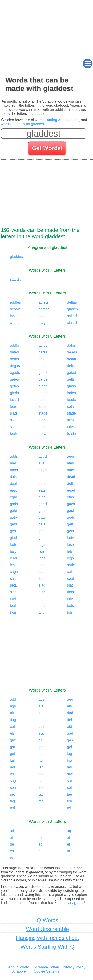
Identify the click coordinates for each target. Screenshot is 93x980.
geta (42, 531)
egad (71, 490)
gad (70, 733)
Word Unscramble (47, 929)
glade (43, 386)
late (41, 551)
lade (70, 538)
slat (70, 585)
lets (41, 565)
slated (15, 323)
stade (43, 413)
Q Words (47, 920)
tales (71, 427)
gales (43, 373)
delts (71, 366)
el (68, 844)
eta (41, 733)
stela (14, 427)
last (13, 551)
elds (42, 497)
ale (41, 706)
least (14, 406)
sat (69, 781)
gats (42, 517)
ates (70, 463)
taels (42, 427)
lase (70, 545)
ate (41, 713)
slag (42, 585)
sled (13, 592)
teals (14, 434)
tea (69, 801)
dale (70, 470)
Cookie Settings (46, 971)
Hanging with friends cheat (47, 938)
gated (71, 373)
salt (70, 572)
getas (14, 386)
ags (13, 706)
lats (70, 551)
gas (70, 740)
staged (44, 323)
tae (69, 794)
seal (42, 578)
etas (70, 497)
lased (14, 400)
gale (13, 511)
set (12, 794)
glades (72, 309)
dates (43, 352)
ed (41, 844)
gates (14, 379)
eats (42, 490)
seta (13, 585)
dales (71, 345)
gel (69, 747)
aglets (43, 302)
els (12, 733)
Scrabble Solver (46, 967)
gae (13, 740)
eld (69, 726)
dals (13, 477)
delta (42, 366)
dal (41, 720)
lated (42, 400)
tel (69, 808)
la (68, 851)
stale (14, 420)
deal (13, 483)
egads (15, 373)
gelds (43, 379)
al (11, 837)
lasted (15, 316)
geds (71, 517)
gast (70, 511)
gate (13, 517)
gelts (71, 379)
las (12, 760)
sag (13, 781)
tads (70, 592)
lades (71, 393)
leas (42, 558)
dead (71, 477)
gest (13, 531)
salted (72, 316)
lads (13, 545)
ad (12, 831)
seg (41, 787)
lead (13, 558)
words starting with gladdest (57, 120)
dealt (42, 359)
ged (42, 747)
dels (42, 483)
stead (43, 420)
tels (70, 612)
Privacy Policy (74, 967)
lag (69, 754)
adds (14, 456)
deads (72, 352)
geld (13, 524)
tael (13, 599)
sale (42, 572)
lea (69, 760)
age (70, 699)
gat (12, 747)
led (12, 767)
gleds (14, 393)
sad (41, 774)
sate (13, 578)
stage (71, 413)
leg (41, 767)
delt (70, 483)
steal (71, 420)
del (69, 720)
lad (41, 754)
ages (71, 456)
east (13, 490)
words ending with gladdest (23, 124)
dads (14, 470)
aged (43, 456)
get (12, 754)
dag (13, 720)
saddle (44, 316)
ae (41, 831)
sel (69, 787)
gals (42, 511)
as (40, 837)
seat (70, 578)
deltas (72, 302)
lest (13, 565)
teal (13, 606)
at (68, 837)
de (12, 844)
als (69, 706)
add (13, 699)
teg (41, 808)
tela (41, 612)
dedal (71, 359)
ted (12, 808)
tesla (42, 434)
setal (71, 406)
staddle (16, 279)
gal (41, 740)
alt (12, 713)
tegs (13, 612)
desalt (15, 309)
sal (41, 781)
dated (14, 352)
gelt (70, 524)
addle (14, 345)
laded (43, 393)
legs (70, 558)
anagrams (76, 903)
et (40, 851)
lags (42, 545)
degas (15, 366)
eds (41, 726)
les (69, 767)
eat (12, 726)
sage (14, 572)
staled (72, 323)
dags (42, 470)
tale (70, 599)
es (12, 851)
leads (71, 400)
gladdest (17, 257)
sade (71, 565)
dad (70, 713)
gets (70, 531)
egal (13, 497)
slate (14, 413)
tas (41, 801)
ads (41, 699)
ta (11, 858)
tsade (71, 434)
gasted (44, 309)
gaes (71, 504)
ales (13, 463)
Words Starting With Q (47, 947)
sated (43, 406)
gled (42, 538)
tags (42, 599)
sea (13, 787)
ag (69, 831)
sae (70, 774)
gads (14, 504)
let (12, 774)
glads (71, 386)
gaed (43, 504)
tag (12, 801)
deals (14, 359)
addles (15, 302)
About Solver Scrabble (18, 969)
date (42, 477)
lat (40, 760)
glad (13, 538)
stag (42, 592)
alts (41, 463)
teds (70, 606)
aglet (42, 345)
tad (41, 794)
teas (42, 606)
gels (42, 524)
